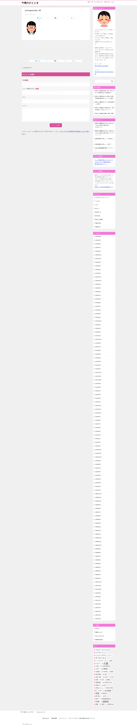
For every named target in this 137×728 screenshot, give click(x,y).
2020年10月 (98, 280)
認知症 (106, 701)
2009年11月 (98, 497)
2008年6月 (98, 560)
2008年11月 (98, 541)
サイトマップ (62, 718)
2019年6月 (98, 310)
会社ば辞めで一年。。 (100, 138)
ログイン (97, 628)
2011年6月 (98, 427)
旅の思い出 (98, 212)
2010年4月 (98, 479)
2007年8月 (98, 596)
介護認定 (97, 671)
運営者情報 (54, 718)
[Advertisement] (37, 48)
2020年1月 (98, 295)
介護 (106, 663)
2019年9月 (98, 299)
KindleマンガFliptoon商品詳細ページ (104, 187)
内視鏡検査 (105, 671)
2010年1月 (98, 490)
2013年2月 (98, 365)
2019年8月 (98, 302)
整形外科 (97, 685)
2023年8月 (98, 243)
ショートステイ (101, 655)
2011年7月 (98, 424)
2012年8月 (98, 387)
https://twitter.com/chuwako (101, 65)
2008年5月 (98, 563)
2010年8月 (98, 464)
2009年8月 (98, 508)
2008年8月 (98, 552)
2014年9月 (98, 324)
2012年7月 (98, 390)
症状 (97, 693)
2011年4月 (98, 435)
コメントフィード (99, 635)
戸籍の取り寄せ (108, 682)
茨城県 (97, 701)
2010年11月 (98, 453)
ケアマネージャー (100, 652)
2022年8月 (98, 262)
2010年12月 (98, 449)
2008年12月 (98, 537)
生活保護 (108, 690)
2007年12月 (98, 582)
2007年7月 (98, 600)
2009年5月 (98, 519)
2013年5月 (98, 354)
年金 (112, 677)
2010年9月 (98, 460)
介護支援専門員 (106, 666)
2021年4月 (98, 273)
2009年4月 (98, 523)
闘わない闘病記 (99, 219)
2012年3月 (98, 398)
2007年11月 (98, 585)
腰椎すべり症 (106, 696)
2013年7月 (98, 346)
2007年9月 (98, 593)
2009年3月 (98, 526)
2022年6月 (98, 266)
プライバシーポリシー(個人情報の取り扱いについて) (81, 718)
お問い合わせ (45, 718)
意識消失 (98, 682)
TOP (28, 712)
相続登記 (105, 693)
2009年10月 (98, 501)
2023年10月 (98, 236)
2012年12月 (98, 372)
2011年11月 (98, 409)
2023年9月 (98, 240)
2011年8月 (98, 420)
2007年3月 (98, 615)
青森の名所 (98, 223)
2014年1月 (98, 335)
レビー (97, 663)
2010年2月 (98, 486)
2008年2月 (98, 574)
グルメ (97, 204)
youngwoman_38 (27, 67)
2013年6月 (98, 350)
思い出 (97, 208)
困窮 (112, 671)
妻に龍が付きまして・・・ (101, 164)
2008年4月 (98, 567)
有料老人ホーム (99, 688)
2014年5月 (98, 328)
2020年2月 (98, 291)
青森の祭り (98, 226)
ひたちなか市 (106, 649)
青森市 (103, 704)
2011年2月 (98, 442)
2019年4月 (98, 317)
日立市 (105, 685)
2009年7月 (98, 512)
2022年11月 (98, 258)
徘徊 (108, 680)
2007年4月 (98, 611)
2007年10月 (98, 589)
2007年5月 (98, 607)
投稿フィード (98, 632)
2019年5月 (98, 313)
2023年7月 (98, 247)
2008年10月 (98, 545)
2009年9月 (98, 504)
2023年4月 (98, 251)
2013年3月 (98, 361)
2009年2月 (98, 530)
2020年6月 (98, 284)
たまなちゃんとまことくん (102, 197)
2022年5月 (98, 269)
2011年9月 (98, 416)
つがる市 (97, 649)
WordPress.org (99, 639)
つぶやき (97, 201)
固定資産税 (98, 674)
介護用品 (97, 668)
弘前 (102, 679)
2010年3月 (98, 482)
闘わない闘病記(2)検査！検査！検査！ (104, 113)
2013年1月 (98, 368)
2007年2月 (98, 618)
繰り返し (98, 696)
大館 (105, 674)
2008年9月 (98, 549)
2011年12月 (98, 405)
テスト (111, 655)
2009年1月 (98, 534)
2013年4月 (98, 357)
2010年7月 (98, 468)
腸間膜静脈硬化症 (106, 698)
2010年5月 (98, 475)
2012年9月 (98, 383)
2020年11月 (98, 277)
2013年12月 (98, 339)
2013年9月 (98, 343)
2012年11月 (98, 376)
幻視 (96, 680)
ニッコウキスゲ (99, 660)
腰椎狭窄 (97, 698)
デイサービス (100, 658)
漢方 (101, 690)
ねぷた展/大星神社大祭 (101, 147)
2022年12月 (98, 255)
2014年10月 (98, 321)
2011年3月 (98, 438)
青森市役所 (111, 704)
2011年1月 (98, 446)
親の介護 (97, 215)
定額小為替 (98, 677)
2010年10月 (98, 457)
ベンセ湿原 (109, 660)
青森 (96, 704)
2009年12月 (98, 493)
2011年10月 (98, 413)
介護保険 (97, 666)
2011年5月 (98, 431)
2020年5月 (98, 288)
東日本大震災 (110, 688)
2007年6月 (98, 604)
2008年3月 (98, 571)
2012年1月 (98, 402)
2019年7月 (98, 306)
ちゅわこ (110, 138)
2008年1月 (98, 578)
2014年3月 (98, 332)
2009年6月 (98, 515)
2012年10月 (98, 380)
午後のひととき (30, 2)
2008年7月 (98, 556)
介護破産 (105, 669)
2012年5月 (98, 394)
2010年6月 (98, 471)
